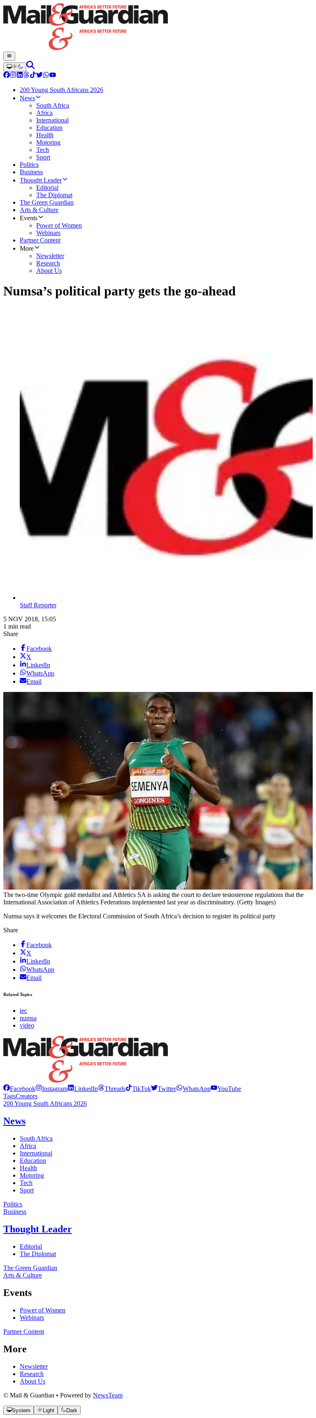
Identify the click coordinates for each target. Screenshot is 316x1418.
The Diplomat (38, 1253)
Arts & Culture (22, 1275)
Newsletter (34, 1366)
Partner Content (23, 1331)
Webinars (32, 1317)
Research (32, 1373)
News (14, 1121)
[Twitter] (39, 75)
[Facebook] (6, 75)
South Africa (36, 1138)
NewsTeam (108, 1395)
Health (28, 1167)
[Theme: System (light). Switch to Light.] (14, 66)
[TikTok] (33, 75)
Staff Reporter (38, 605)
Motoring (32, 1175)
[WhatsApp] (46, 75)
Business (14, 1211)
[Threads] (26, 75)
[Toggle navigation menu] (9, 56)
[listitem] (19, 1088)
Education (33, 1160)
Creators (26, 1096)
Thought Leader (37, 1229)
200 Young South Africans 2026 (45, 1103)
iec (23, 1010)
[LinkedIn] (19, 75)
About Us (32, 1381)
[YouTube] (52, 75)
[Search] (30, 66)
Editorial (31, 1246)
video (27, 1025)
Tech (26, 1182)
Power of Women (42, 1310)
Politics (12, 1204)
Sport (27, 1190)
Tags (9, 1096)
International (36, 1153)
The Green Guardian (30, 1267)
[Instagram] (13, 75)
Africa (28, 1145)
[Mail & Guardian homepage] (158, 27)
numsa (28, 1018)
